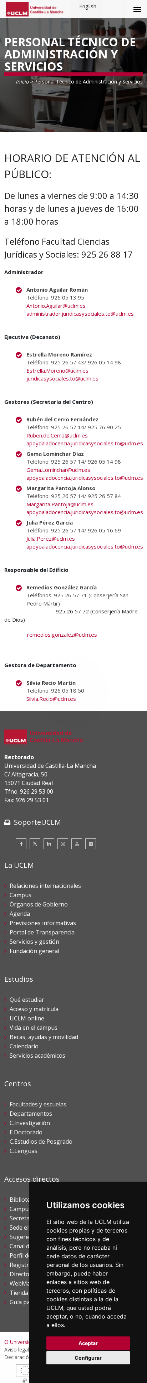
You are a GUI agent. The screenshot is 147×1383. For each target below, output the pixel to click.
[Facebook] (21, 843)
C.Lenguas (23, 1151)
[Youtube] (76, 843)
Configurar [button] (88, 1358)
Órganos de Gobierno (39, 904)
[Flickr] (90, 843)
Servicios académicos (37, 1055)
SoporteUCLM (37, 822)
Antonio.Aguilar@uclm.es (56, 305)
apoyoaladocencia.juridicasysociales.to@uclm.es (84, 443)
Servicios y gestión (34, 942)
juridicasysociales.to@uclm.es (62, 378)
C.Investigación (30, 1123)
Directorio (23, 1274)
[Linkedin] (49, 843)
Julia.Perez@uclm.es (50, 538)
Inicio (22, 81)
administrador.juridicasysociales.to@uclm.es (80, 313)
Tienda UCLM (28, 1293)
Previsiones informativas (43, 923)
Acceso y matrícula (34, 1009)
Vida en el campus (33, 1028)
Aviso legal (16, 1349)
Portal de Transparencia (42, 932)
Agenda (20, 914)
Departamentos (31, 1114)
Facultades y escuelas (38, 1104)
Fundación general (34, 951)
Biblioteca (23, 1199)
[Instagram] (62, 843)
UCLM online (27, 1018)
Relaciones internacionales (45, 886)
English (87, 6)
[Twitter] (35, 843)
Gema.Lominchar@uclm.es (58, 469)
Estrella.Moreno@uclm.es (57, 370)
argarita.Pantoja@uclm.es (62, 504)
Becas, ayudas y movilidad (44, 1037)
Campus (20, 895)
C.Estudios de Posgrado (41, 1141)
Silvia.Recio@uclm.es (51, 698)
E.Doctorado (26, 1132)
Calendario (24, 1046)
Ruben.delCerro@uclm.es (57, 435)
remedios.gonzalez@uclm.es (62, 634)
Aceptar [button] (88, 1343)
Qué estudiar (27, 1000)
